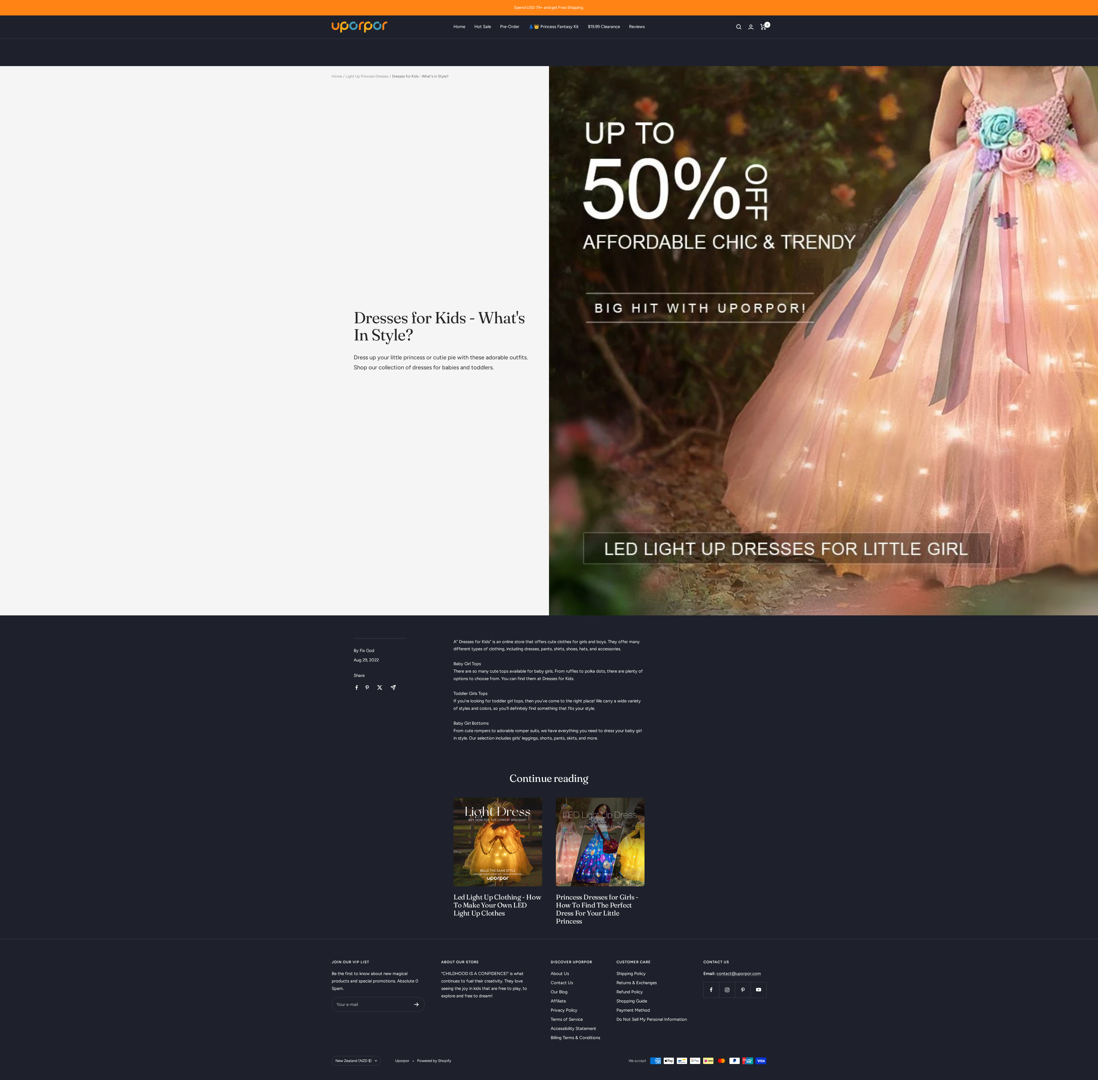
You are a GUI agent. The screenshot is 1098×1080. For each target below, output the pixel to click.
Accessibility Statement (573, 1028)
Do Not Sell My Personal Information (651, 1019)
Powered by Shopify (434, 1061)
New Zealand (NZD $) (353, 1061)
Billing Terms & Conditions (575, 1037)
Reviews (637, 26)
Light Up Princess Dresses (367, 76)
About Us (560, 973)
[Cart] (763, 27)
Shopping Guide (631, 1001)
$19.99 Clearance (604, 26)
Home (459, 26)
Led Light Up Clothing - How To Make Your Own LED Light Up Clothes (497, 905)
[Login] (750, 27)
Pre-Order (509, 26)
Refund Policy (629, 991)
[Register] (416, 1004)
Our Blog (559, 991)
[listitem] (356, 687)
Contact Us (562, 982)
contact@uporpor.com (739, 973)
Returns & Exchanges (636, 982)
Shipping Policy (631, 973)
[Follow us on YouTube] (758, 990)
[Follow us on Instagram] (727, 990)
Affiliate (558, 1001)
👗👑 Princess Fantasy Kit (553, 26)
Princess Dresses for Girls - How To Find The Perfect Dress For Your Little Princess (597, 909)
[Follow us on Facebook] (711, 990)
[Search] (738, 26)
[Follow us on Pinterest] (743, 990)
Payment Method (633, 1010)
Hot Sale (482, 26)
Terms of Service (567, 1019)
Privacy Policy (564, 1010)
